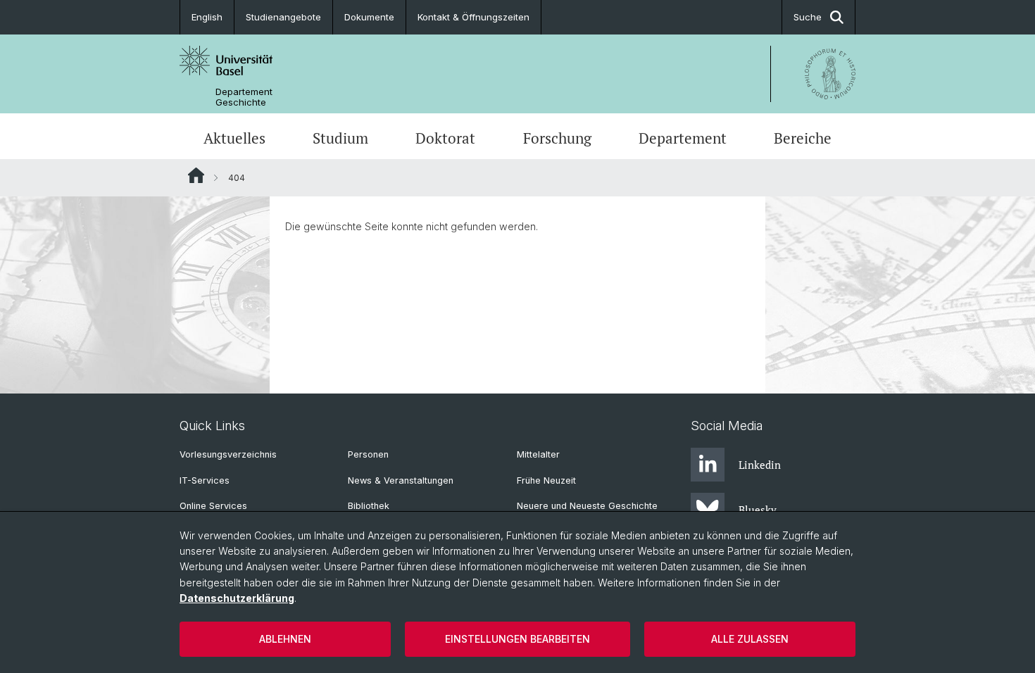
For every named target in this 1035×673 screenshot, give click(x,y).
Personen (368, 454)
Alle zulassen (750, 639)
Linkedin (760, 465)
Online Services (213, 506)
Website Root (196, 175)
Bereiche (803, 138)
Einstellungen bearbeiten (517, 639)
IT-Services (205, 480)
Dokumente (369, 17)
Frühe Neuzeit (546, 480)
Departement (683, 138)
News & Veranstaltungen (400, 480)
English (207, 17)
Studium (340, 138)
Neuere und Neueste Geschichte (587, 506)
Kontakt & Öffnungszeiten (473, 17)
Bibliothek (368, 506)
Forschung (557, 138)
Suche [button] (808, 17)
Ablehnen (285, 639)
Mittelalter (538, 454)
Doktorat (445, 138)
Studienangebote (283, 17)
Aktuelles (234, 138)
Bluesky (758, 510)
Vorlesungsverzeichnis (228, 454)
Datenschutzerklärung (237, 598)
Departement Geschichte (243, 97)
